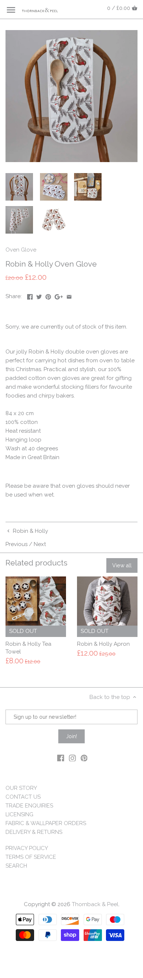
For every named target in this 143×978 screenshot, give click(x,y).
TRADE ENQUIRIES (29, 805)
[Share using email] (69, 295)
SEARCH (16, 865)
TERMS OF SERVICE (31, 857)
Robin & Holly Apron (103, 644)
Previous (16, 544)
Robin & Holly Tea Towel (28, 648)
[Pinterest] (84, 758)
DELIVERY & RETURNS (34, 832)
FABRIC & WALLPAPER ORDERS (46, 823)
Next (40, 544)
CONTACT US (23, 797)
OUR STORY (21, 788)
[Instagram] (72, 758)
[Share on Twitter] (39, 295)
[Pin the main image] (48, 295)
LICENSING (19, 814)
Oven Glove (21, 249)
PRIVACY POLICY (27, 848)
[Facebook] (60, 758)
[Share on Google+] (59, 295)
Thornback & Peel (95, 904)
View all (122, 565)
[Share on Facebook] (30, 295)
